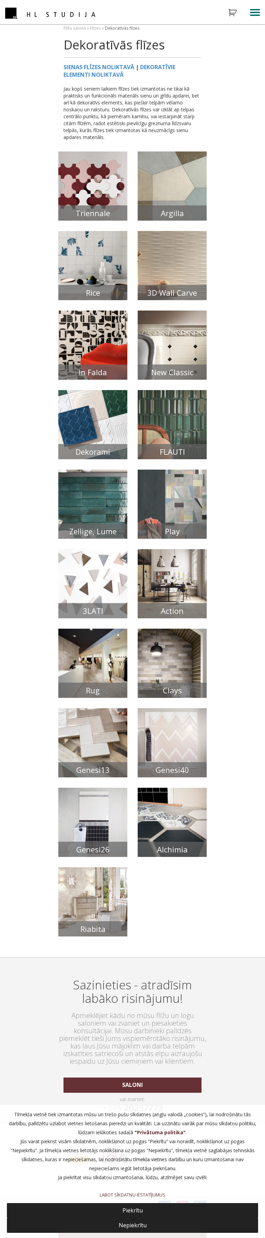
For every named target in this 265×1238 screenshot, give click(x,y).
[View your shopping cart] (237, 13)
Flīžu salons (74, 28)
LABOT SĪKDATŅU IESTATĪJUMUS (132, 1195)
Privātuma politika (160, 1132)
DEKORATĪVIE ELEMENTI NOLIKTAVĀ (119, 70)
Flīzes (95, 28)
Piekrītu (132, 1210)
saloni (132, 1085)
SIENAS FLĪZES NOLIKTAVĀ (98, 67)
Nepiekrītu (133, 1225)
